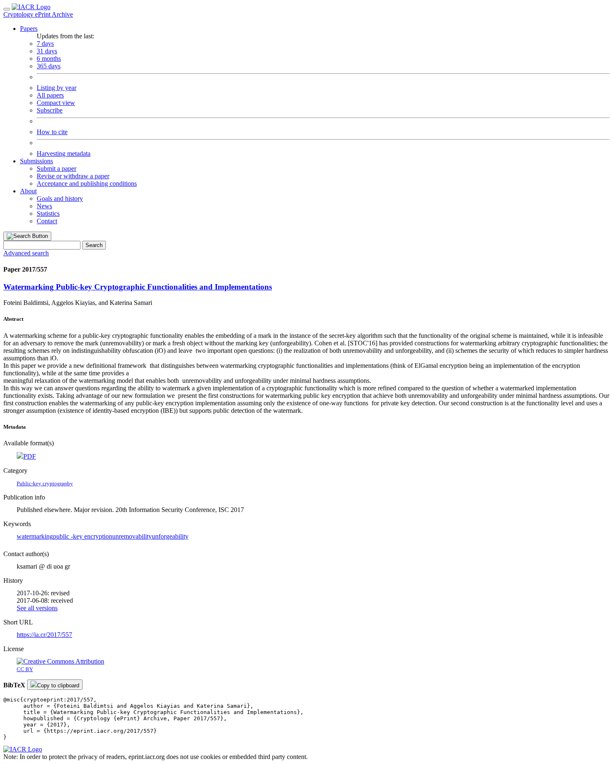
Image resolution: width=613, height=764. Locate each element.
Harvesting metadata (63, 153)
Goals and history (60, 198)
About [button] (28, 191)
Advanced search (26, 253)
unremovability (132, 536)
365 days (48, 66)
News (44, 206)
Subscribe (50, 110)
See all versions (37, 608)
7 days (45, 43)
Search (94, 245)
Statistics (48, 213)
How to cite (52, 131)
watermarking (35, 536)
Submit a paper (56, 168)
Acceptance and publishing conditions (87, 183)
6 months (49, 58)
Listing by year (56, 87)
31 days (47, 51)
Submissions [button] (36, 161)
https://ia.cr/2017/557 (44, 634)
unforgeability (170, 536)
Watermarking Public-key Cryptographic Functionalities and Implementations (137, 286)
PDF (29, 456)
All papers (50, 95)
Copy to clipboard (58, 685)
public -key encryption (82, 536)
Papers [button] (29, 28)
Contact (47, 221)
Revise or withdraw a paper (73, 176)
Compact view (56, 102)
